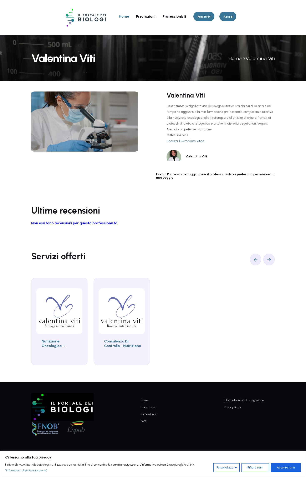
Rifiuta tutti (255, 467)
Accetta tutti (286, 467)
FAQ (143, 421)
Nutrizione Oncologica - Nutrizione (53, 345)
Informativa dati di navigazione (244, 400)
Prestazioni (145, 16)
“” (26, 470)
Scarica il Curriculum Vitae (185, 141)
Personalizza (225, 467)
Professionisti (174, 16)
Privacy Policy (232, 407)
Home (124, 16)
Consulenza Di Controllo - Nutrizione (122, 343)
